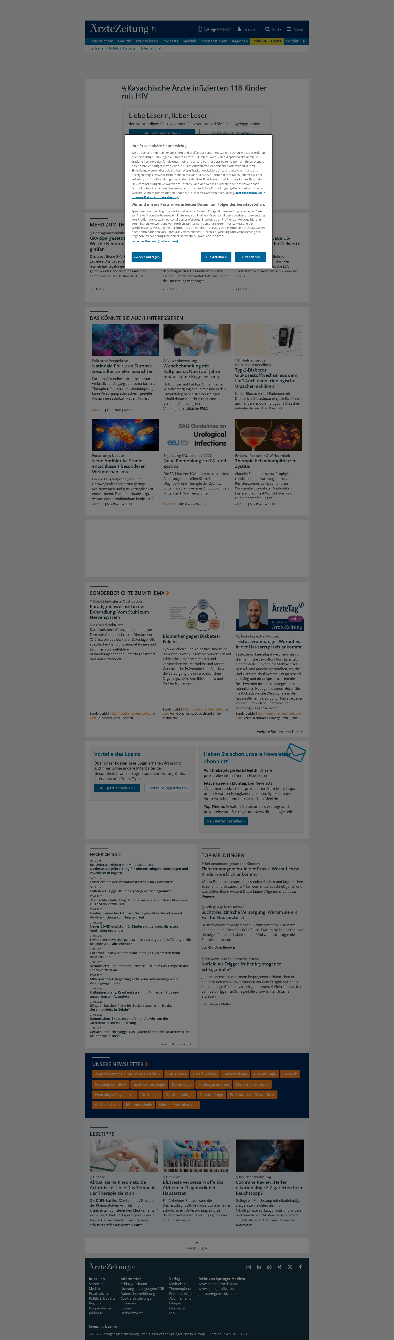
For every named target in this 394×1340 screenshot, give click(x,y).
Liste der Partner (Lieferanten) (155, 241)
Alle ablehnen (216, 257)
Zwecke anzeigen (147, 257)
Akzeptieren (250, 257)
